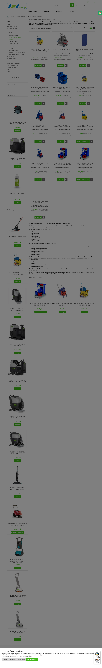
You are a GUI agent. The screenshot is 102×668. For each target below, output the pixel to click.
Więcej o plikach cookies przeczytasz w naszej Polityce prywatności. (17, 656)
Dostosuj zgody (21, 659)
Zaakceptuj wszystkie (32, 659)
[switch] (97, 662)
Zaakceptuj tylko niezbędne (9, 659)
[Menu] (100, 652)
